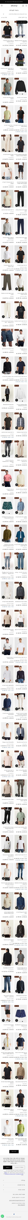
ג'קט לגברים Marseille (8, 404)
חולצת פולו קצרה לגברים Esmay (8, 630)
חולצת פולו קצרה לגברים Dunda (8, 98)
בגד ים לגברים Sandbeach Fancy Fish (21, 1025)
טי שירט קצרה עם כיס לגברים (20, 376)
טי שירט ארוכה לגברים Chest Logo (9, 266)
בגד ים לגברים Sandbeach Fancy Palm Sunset (8, 518)
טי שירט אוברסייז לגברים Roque (8, 183)
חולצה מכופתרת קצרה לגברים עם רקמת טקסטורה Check (7, 1053)
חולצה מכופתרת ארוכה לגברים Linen (22, 294)
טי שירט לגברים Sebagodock (23, 349)
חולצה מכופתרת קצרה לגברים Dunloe (7, 1082)
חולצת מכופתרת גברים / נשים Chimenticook (22, 405)
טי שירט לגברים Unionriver (23, 69)
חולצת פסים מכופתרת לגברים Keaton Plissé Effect (20, 155)
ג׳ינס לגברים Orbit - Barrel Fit (22, 461)
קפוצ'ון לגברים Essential (21, 601)
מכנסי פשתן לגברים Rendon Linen (7, 294)
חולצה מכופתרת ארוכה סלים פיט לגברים (8, 1139)
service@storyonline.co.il (17, 1200)
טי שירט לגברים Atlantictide (10, 658)
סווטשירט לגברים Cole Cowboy (9, 1110)
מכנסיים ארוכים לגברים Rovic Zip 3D (22, 800)
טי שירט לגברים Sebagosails (10, 490)
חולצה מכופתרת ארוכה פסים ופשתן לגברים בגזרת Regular (21, 1139)
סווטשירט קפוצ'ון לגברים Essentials (8, 238)
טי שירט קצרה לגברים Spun (21, 629)
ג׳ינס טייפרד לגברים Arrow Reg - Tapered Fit (8, 322)
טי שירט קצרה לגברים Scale (21, 321)
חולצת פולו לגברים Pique (8, 742)
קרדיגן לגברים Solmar (22, 432)
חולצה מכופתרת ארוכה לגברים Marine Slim (9, 913)
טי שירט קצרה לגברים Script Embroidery (7, 69)
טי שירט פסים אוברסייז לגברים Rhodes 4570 (22, 969)
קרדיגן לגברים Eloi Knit (21, 1081)
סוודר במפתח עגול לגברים (8, 376)
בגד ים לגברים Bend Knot (8, 348)
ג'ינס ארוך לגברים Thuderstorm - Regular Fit (8, 461)
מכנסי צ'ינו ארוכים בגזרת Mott (21, 211)
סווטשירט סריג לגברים (22, 97)
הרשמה (7, 1167)
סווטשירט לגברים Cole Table (9, 941)
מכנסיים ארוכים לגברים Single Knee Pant (8, 828)
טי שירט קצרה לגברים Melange (9, 126)
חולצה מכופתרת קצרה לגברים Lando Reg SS (20, 545)
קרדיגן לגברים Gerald (22, 742)
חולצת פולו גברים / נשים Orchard (21, 771)
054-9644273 (21, 1205)
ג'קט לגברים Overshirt (21, 995)
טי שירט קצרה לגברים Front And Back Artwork (7, 884)
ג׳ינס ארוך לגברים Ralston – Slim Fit (21, 41)
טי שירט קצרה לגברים (22, 265)
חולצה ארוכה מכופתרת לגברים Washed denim (9, 545)
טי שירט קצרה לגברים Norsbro (22, 1110)
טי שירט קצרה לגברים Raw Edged (21, 1053)
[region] (14, 2)
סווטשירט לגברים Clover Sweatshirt (8, 856)
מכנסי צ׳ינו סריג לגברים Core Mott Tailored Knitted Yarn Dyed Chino (21, 714)
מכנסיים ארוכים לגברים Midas (8, 155)
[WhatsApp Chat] (2, 1216)
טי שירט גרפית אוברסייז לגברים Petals (8, 41)
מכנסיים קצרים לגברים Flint (9, 1025)
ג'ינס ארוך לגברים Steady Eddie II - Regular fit (8, 573)
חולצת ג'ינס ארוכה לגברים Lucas (21, 518)
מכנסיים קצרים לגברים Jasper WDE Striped (22, 183)
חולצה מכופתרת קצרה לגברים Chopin (20, 828)
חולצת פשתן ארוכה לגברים (8, 601)
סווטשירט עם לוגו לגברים (21, 489)
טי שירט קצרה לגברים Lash (8, 432)
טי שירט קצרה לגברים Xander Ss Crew (9, 771)
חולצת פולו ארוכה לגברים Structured (8, 714)
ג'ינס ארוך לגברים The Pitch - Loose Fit (9, 996)
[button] (26, 5)
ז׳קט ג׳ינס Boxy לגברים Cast (21, 913)
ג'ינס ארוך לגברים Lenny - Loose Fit (21, 573)
